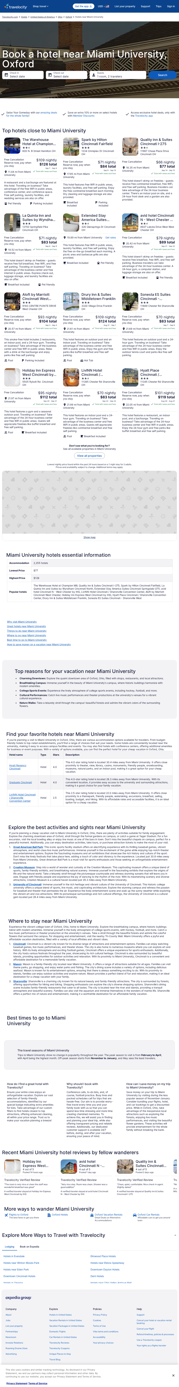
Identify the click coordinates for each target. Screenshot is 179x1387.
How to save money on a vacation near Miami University (39, 644)
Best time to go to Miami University (27, 639)
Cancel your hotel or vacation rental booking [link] (154, 1321)
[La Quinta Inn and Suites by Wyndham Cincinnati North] (30, 249)
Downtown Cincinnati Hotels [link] (19, 1276)
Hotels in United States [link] (60, 1314)
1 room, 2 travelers (109, 76)
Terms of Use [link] (99, 1326)
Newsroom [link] (11, 1337)
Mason (17, 964)
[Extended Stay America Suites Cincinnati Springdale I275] (89, 249)
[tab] (9, 1246)
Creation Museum (24, 867)
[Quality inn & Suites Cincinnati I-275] (148, 172)
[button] (89, 1235)
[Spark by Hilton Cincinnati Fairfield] (89, 172)
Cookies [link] (97, 1320)
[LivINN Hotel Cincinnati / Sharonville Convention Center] (89, 403)
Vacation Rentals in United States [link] (65, 1320)
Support (145, 6)
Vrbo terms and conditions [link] (105, 1331)
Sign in (171, 6)
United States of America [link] (42, 17)
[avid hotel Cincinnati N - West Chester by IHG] (148, 249)
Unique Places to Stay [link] (60, 1354)
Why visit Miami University (22, 621)
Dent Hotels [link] (97, 1276)
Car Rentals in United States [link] (63, 1337)
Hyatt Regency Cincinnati (17, 767)
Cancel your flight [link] (145, 1328)
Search (162, 75)
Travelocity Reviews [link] (59, 1342)
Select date (17, 76)
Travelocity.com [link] (10, 17)
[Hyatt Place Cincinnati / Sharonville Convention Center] (148, 403)
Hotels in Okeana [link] (13, 1282)
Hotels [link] (24, 17)
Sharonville (20, 981)
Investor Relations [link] (14, 1342)
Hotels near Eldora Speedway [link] (107, 1262)
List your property (125, 6)
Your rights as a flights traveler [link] (151, 1345)
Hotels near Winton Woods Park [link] (21, 1262)
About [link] (8, 1314)
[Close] (173, 1375)
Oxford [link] (69, 17)
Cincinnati (19, 943)
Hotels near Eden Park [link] (16, 1269)
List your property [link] (14, 1326)
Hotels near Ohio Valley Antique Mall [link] (111, 1282)
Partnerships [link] (12, 1331)
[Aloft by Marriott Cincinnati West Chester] (30, 327)
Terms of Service (37, 1383)
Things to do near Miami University (26, 630)
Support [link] (140, 1314)
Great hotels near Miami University (26, 626)
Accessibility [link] (99, 1337)
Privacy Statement (16, 1383)
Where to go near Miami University (26, 635)
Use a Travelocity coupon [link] (149, 1340)
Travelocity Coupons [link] (59, 1348)
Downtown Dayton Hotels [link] (105, 1269)
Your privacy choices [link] (103, 1342)
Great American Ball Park (28, 846)
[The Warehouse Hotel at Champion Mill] (30, 172)
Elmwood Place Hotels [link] (103, 1256)
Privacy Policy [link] (100, 1314)
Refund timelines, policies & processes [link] (155, 1334)
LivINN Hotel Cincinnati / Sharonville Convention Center (22, 797)
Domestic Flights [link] (57, 1331)
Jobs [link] (8, 1320)
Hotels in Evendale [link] (13, 1256)
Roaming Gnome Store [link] (16, 1348)
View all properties (89, 455)
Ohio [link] (60, 17)
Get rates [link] (110, 237)
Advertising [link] (11, 1354)
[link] (25, 1217)
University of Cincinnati (27, 884)
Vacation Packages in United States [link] (66, 1326)
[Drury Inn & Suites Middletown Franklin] (89, 327)
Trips (159, 6)
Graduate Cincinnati (20, 782)
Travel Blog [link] (54, 1359)
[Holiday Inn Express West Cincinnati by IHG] (30, 403)
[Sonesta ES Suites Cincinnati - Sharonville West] (148, 327)
